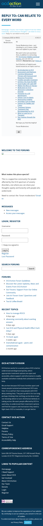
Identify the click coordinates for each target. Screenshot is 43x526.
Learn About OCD (9, 475)
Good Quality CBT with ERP (27, 84)
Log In (5, 250)
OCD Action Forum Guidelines (18, 280)
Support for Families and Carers (26, 104)
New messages (12, 210)
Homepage (5, 30)
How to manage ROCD (15, 313)
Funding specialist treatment (28, 80)
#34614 (37, 38)
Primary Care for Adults (26, 97)
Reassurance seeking (25, 99)
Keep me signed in (11, 245)
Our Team (6, 484)
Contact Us (6, 422)
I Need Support (8, 472)
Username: (6, 226)
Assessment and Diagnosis (27, 72)
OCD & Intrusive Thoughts (18, 32)
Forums (12, 30)
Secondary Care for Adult (26, 101)
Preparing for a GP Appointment (24, 95)
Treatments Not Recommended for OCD (26, 110)
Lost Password (8, 256)
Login (4, 489)
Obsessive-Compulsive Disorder (25, 91)
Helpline (5, 428)
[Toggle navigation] (38, 4)
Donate (5, 487)
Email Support (7, 425)
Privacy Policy (7, 434)
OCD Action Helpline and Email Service (27, 58)
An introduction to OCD (26, 70)
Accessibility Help (9, 440)
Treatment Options (24, 107)
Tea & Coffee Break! (14, 301)
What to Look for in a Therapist (25, 114)
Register (5, 253)
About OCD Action (9, 481)
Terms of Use (7, 437)
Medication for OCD (24, 88)
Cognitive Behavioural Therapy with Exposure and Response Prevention (27, 76)
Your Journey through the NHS (26, 118)
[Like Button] (19, 131)
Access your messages (15, 213)
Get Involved (7, 478)
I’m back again (12, 337)
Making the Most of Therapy (27, 86)
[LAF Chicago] (11, 4)
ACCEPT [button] (27, 522)
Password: (6, 235)
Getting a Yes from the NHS (27, 82)
